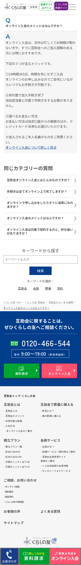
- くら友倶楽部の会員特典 (46, 465)
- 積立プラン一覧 (10, 446)
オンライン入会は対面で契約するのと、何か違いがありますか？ (40, 231)
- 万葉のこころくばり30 (10, 461)
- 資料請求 (8, 491)
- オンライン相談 (10, 486)
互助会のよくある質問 (61, 302)
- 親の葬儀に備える (46, 415)
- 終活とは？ (46, 410)
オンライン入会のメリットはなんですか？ (35, 218)
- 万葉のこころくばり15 (10, 466)
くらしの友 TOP (12, 302)
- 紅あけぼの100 (10, 456)
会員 (36, 288)
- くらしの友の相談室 (10, 501)
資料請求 (21, 373)
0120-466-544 (46, 343)
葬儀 (48, 288)
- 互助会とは (10, 410)
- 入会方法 (9, 425)
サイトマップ (14, 522)
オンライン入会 (59, 373)
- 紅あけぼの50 (10, 451)
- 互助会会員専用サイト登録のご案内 (46, 458)
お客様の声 (12, 511)
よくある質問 (50, 511)
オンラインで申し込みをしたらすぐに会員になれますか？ (40, 204)
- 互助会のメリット (10, 415)
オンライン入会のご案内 (10, 430)
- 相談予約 (8, 496)
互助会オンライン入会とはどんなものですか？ (38, 180)
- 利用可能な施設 (10, 420)
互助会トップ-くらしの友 (20, 396)
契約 (60, 288)
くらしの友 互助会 (35, 302)
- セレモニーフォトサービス (46, 470)
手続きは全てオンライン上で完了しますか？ (37, 191)
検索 (40, 271)
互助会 (22, 288)
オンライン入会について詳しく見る (31, 147)
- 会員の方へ (46, 446)
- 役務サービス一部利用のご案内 (46, 451)
